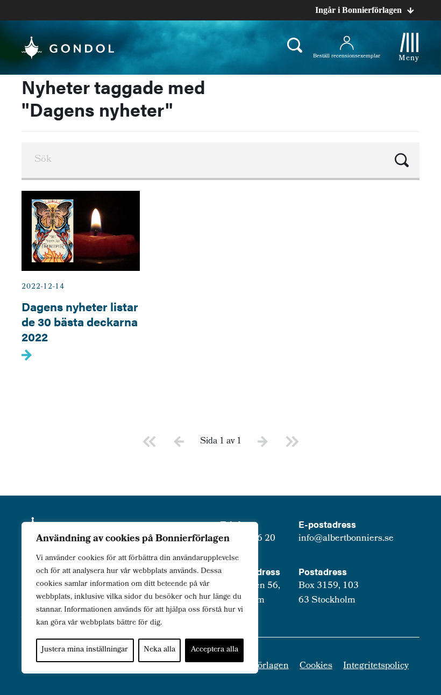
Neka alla (159, 650)
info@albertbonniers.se (346, 539)
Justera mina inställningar (84, 650)
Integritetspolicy (376, 666)
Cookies (316, 666)
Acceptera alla (214, 650)
